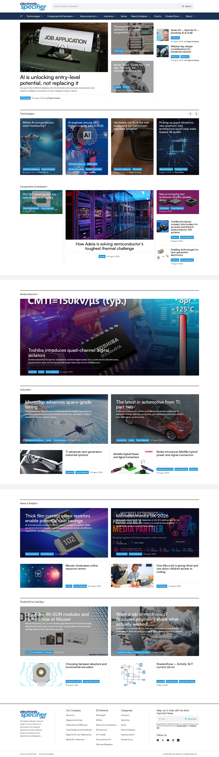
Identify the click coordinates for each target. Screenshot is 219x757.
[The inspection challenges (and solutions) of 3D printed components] (132, 39)
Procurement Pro (103, 739)
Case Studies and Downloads (79, 729)
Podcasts (175, 38)
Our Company (73, 710)
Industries (125, 720)
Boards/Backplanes (31, 208)
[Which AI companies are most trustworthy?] (41, 146)
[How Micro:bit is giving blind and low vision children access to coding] (132, 576)
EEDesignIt (101, 715)
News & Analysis (48, 169)
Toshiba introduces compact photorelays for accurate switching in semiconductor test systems (184, 227)
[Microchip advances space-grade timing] (64, 419)
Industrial (32, 372)
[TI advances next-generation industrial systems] (41, 462)
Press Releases (47, 208)
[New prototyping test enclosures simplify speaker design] (178, 202)
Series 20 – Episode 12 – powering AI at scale (185, 31)
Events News (122, 554)
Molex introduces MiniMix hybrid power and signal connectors (177, 453)
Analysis (117, 87)
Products (125, 715)
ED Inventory (101, 729)
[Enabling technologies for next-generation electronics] (163, 254)
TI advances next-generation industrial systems (84, 453)
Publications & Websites (76, 725)
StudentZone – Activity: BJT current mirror (174, 665)
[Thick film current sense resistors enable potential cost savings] (64, 533)
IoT (27, 652)
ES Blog (126, 87)
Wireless (49, 652)
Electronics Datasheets (106, 725)
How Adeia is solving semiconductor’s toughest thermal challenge (109, 246)
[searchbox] (116, 6)
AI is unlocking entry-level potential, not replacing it (50, 80)
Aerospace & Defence (35, 440)
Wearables (137, 169)
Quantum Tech (181, 169)
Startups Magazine (104, 744)
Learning (160, 681)
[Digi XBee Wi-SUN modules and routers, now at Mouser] (64, 631)
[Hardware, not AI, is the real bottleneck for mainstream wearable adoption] (132, 146)
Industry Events (127, 734)
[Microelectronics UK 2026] (155, 533)
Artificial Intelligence (31, 169)
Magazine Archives (74, 720)
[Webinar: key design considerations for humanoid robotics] (163, 51)
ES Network (102, 710)
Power (41, 372)
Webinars (185, 57)
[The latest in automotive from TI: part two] (155, 419)
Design (102, 256)
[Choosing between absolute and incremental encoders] (41, 674)
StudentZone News (93, 169)
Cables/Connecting (165, 469)
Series (123, 725)
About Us (70, 715)
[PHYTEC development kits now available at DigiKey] (41, 202)
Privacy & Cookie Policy (28, 754)
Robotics (175, 57)
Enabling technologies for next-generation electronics (185, 252)
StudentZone (172, 681)
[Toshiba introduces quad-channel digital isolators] (109, 337)
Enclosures (164, 208)
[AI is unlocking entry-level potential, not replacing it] (64, 47)
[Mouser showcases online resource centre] (41, 576)
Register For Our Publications (79, 734)
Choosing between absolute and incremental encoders (86, 665)
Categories (126, 710)
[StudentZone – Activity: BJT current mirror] (132, 674)
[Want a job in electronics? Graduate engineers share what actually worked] (155, 631)
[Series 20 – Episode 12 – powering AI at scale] (163, 35)
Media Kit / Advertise (75, 739)
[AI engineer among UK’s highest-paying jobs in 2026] (87, 146)
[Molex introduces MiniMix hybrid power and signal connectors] (132, 462)
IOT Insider (101, 734)
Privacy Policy (182, 726)
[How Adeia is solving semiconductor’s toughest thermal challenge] (110, 215)
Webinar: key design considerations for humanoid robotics (182, 49)
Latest (48, 440)
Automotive (121, 440)
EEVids (99, 720)
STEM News (25, 98)
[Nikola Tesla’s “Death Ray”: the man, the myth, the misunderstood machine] (132, 77)
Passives (175, 237)
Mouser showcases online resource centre (82, 567)
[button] (21, 16)
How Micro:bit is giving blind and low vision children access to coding (177, 568)
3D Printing (118, 51)
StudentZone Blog (76, 169)
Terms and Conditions (46, 754)
